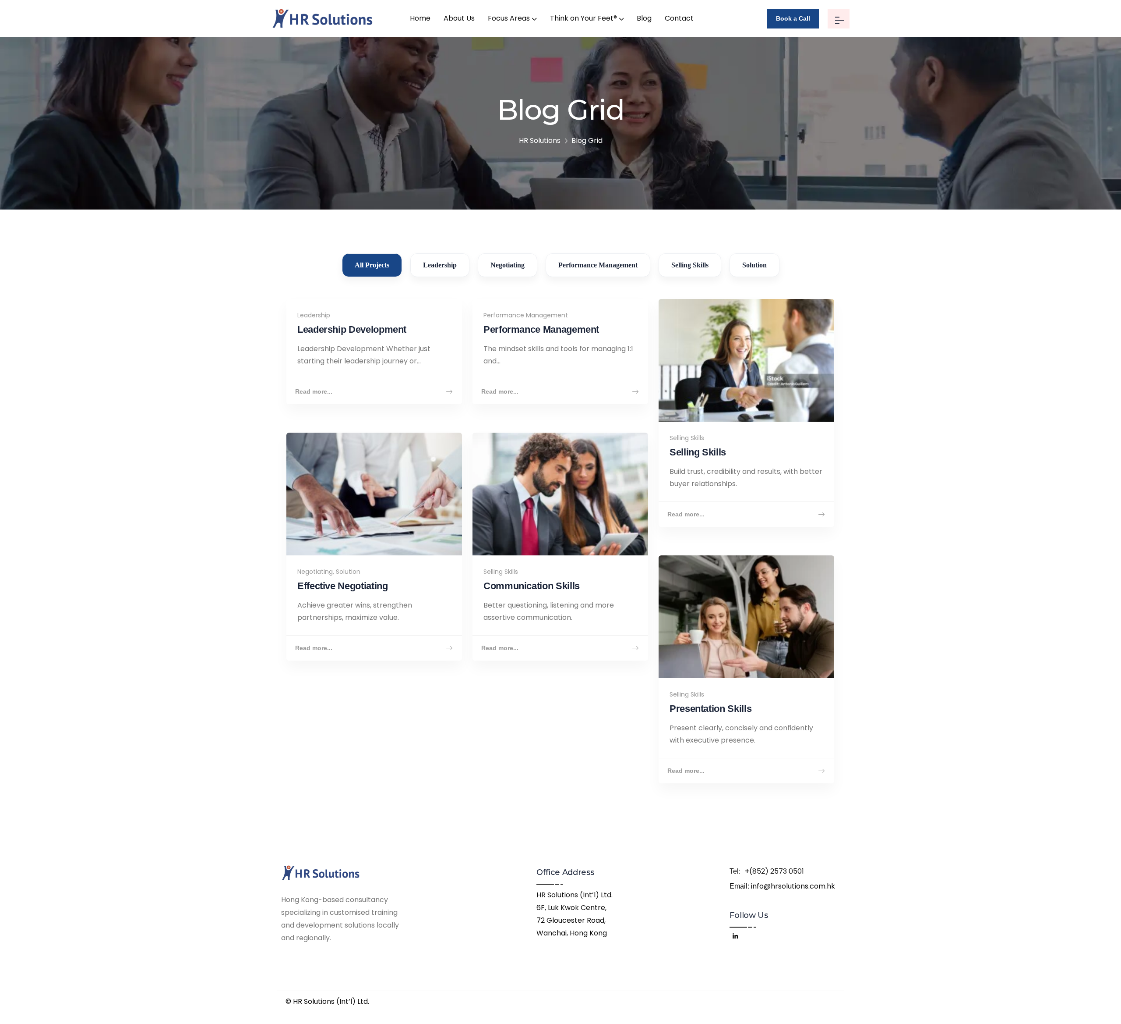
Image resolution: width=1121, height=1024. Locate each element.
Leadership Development (351, 329)
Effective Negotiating (342, 585)
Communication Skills (531, 585)
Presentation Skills (710, 708)
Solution (754, 265)
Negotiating (507, 265)
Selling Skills (690, 265)
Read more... (313, 391)
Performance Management (598, 265)
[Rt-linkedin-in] (735, 935)
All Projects (372, 265)
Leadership (440, 265)
